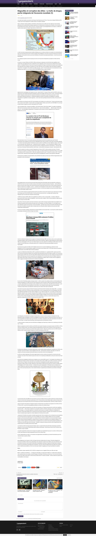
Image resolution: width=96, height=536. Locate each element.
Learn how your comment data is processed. (34, 518)
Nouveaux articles (59, 6)
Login (71, 526)
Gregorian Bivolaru (51, 527)
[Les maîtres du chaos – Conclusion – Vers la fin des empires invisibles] (25, 484)
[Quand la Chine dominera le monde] (67, 51)
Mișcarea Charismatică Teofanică (53, 528)
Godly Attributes (42, 527)
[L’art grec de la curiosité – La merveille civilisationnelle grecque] (67, 18)
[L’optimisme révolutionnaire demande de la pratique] (67, 55)
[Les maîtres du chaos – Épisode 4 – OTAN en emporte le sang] (40, 484)
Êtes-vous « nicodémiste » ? (59, 474)
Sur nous (36, 6)
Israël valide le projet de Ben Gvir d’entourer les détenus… (73, 46)
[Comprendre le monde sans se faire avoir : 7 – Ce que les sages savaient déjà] (67, 27)
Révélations (46, 6)
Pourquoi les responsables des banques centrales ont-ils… (74, 13)
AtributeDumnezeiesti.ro (41, 526)
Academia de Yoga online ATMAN (53, 530)
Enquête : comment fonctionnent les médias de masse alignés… (74, 36)
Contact (53, 6)
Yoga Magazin (50, 526)
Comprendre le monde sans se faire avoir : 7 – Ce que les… (74, 27)
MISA (50, 6)
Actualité (17, 6)
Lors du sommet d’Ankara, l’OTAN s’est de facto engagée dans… (74, 41)
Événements (41, 6)
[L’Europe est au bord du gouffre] (67, 32)
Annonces (31, 6)
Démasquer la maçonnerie (25, 6)
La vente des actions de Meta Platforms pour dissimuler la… (73, 22)
